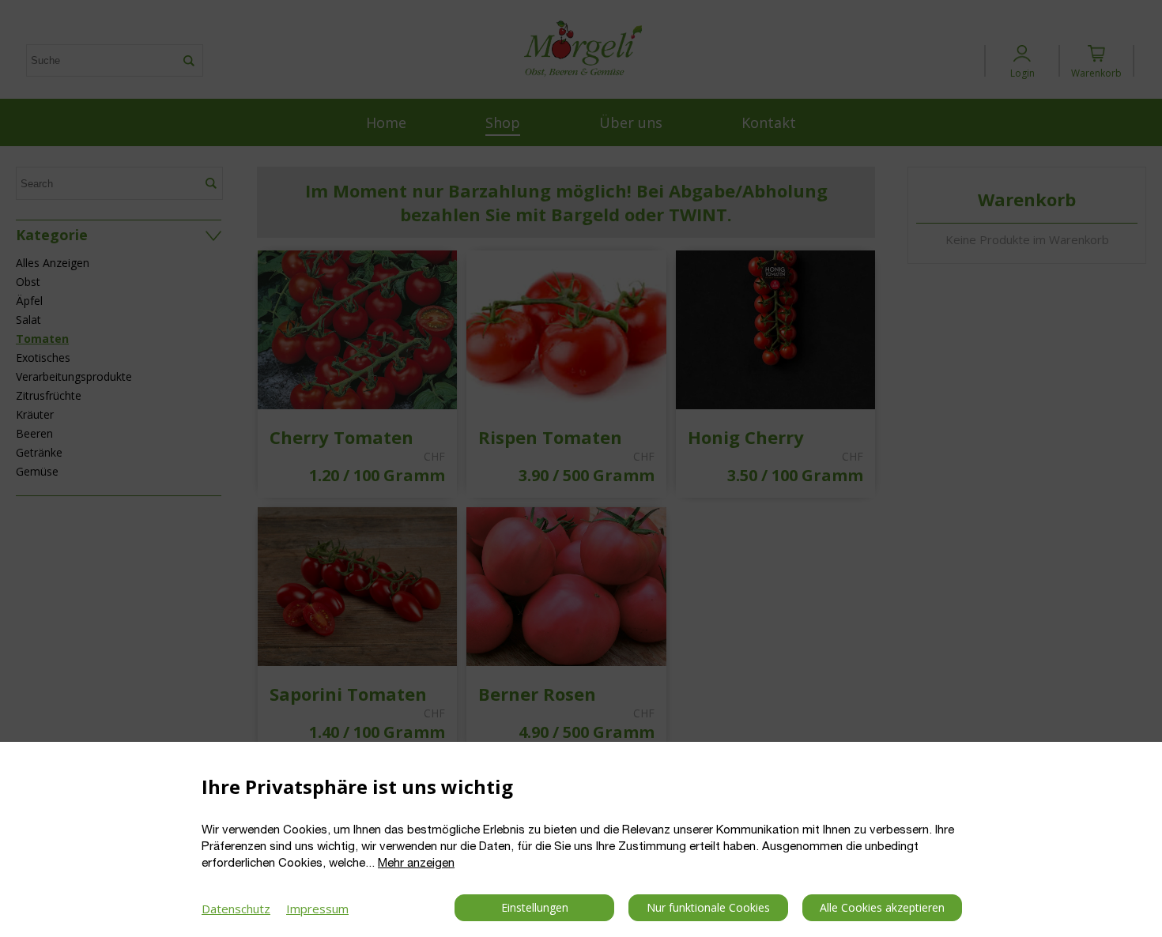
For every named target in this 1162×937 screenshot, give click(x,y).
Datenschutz (236, 908)
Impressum (317, 908)
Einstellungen (534, 907)
